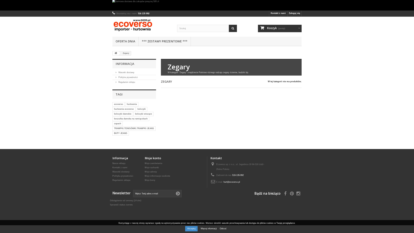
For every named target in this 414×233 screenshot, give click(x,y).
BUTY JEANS (120, 133)
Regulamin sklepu (126, 82)
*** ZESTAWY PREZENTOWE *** (164, 41)
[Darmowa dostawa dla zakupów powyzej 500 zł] (207, 5)
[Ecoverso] (142, 26)
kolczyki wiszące (143, 114)
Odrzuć (223, 228)
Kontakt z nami (278, 13)
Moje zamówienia (153, 163)
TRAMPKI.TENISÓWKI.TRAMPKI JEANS (134, 128)
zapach (117, 123)
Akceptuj (191, 228)
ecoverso (118, 104)
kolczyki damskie (122, 114)
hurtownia (132, 104)
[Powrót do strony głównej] (116, 53)
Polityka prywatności (128, 77)
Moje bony (150, 180)
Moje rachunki (152, 167)
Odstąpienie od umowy (125, 200)
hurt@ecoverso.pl (231, 182)
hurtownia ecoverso (124, 109)
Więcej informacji (209, 228)
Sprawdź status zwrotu (121, 205)
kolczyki (141, 109)
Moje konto (153, 158)
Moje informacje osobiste (157, 176)
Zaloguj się (294, 13)
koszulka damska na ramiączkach (131, 118)
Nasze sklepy (118, 163)
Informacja (125, 64)
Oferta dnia (125, 41)
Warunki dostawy (126, 72)
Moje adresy (151, 172)
